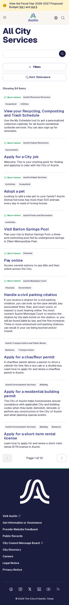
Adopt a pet (14, 191)
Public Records (13, 536)
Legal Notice (11, 563)
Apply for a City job (21, 156)
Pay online (13, 260)
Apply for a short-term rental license (29, 436)
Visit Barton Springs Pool (26, 229)
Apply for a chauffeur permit (29, 357)
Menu (5, 18)
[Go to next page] (61, 458)
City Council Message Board (21, 542)
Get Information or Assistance (22, 522)
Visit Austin (10, 515)
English (56, 18)
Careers (8, 556)
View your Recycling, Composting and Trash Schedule (34, 113)
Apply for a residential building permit (31, 393)
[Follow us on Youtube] (49, 589)
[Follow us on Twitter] (30, 589)
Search (63, 17)
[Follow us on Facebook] (11, 589)
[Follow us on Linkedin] (39, 589)
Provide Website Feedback (20, 529)
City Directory (12, 549)
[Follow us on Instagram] (20, 589)
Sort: (32, 77)
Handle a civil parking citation (30, 294)
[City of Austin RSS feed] (58, 589)
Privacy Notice (12, 569)
